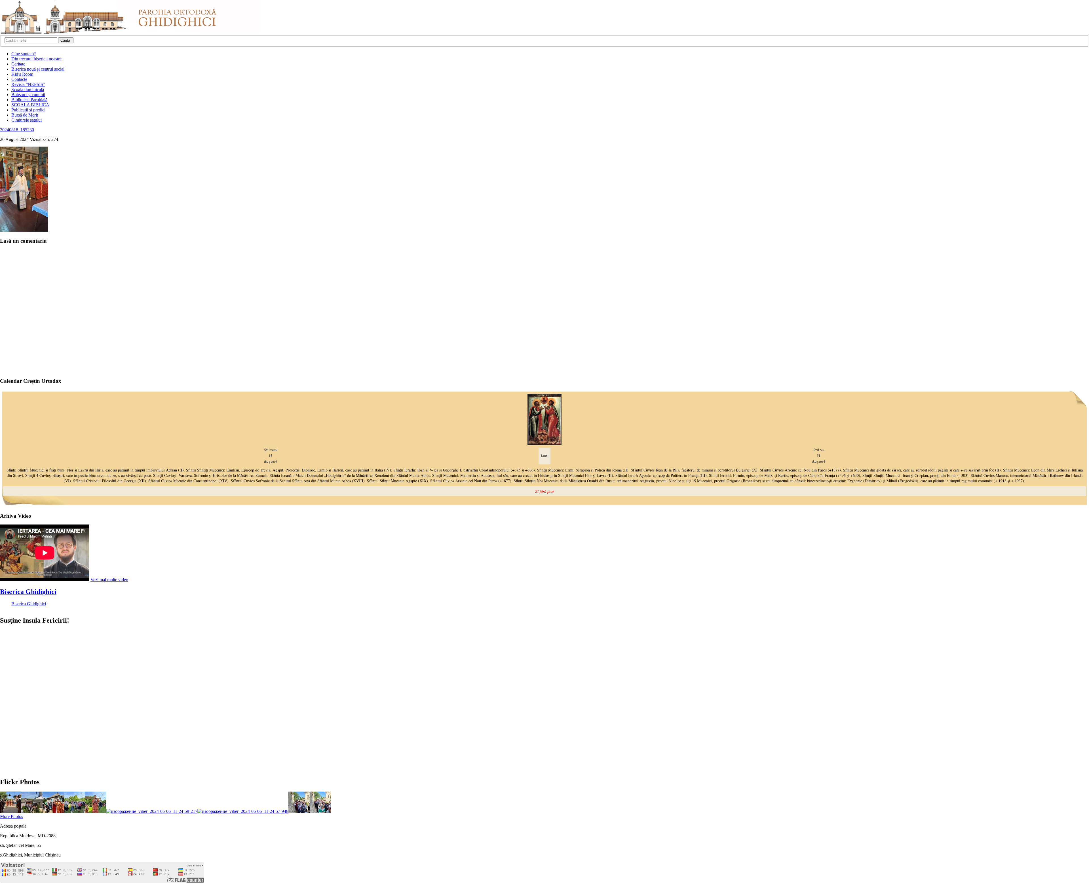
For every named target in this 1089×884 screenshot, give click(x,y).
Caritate (18, 64)
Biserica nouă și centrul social (37, 69)
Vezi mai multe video (109, 579)
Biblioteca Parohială (29, 99)
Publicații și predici (28, 109)
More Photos (11, 816)
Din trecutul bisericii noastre (36, 58)
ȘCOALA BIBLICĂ (30, 104)
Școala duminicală (27, 89)
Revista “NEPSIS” (28, 84)
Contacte (19, 79)
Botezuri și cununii (28, 94)
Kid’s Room (22, 74)
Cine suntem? (23, 53)
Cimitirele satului (26, 120)
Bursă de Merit (24, 115)
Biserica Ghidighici (28, 591)
